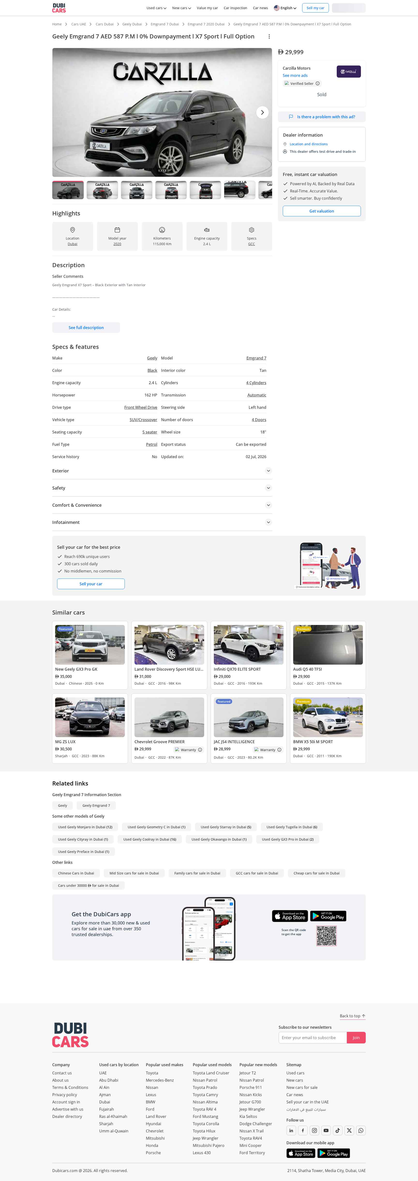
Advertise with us (67, 1109)
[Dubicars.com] (70, 1035)
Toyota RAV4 (250, 1138)
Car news (294, 1094)
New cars (294, 1080)
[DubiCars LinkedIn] (291, 1130)
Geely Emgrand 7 (96, 805)
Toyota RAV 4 (204, 1109)
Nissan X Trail (251, 1131)
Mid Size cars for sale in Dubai (134, 873)
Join (356, 1037)
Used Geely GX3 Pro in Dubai (285, 839)
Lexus (151, 1094)
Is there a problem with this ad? (326, 116)
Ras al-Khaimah (113, 1116)
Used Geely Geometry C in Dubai (154, 827)
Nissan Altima (205, 1102)
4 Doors (259, 419)
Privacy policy (64, 1094)
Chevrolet (155, 1131)
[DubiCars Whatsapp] (360, 1130)
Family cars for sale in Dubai (197, 873)
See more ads (295, 75)
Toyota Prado (205, 1087)
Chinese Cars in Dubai (76, 873)
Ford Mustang (205, 1116)
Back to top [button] (350, 1016)
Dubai (104, 1102)
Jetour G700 (250, 1102)
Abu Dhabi (108, 1080)
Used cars (295, 1073)
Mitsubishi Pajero (208, 1145)
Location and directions (309, 144)
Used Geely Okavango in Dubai (217, 839)
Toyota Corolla (206, 1123)
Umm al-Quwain (113, 1131)
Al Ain (104, 1087)
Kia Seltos (248, 1116)
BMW (150, 1102)
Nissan (152, 1087)
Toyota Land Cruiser (211, 1073)
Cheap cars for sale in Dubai (317, 873)
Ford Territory (252, 1152)
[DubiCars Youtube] (326, 1130)
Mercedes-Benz (160, 1080)
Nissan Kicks (250, 1094)
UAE (103, 1073)
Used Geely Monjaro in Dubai (81, 827)
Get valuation (321, 211)
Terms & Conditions (70, 1087)
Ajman (105, 1094)
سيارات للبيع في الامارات (306, 1110)
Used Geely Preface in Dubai (81, 851)
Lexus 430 (202, 1152)
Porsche (153, 1152)
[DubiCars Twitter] (349, 1130)
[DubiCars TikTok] (337, 1130)
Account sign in (66, 1102)
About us (60, 1080)
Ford (150, 1109)
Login (348, 7)
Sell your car (91, 584)
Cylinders (256, 382)
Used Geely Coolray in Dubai (146, 839)
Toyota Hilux (204, 1131)
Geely (62, 805)
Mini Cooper (250, 1145)
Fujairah (106, 1109)
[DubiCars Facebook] (302, 1130)
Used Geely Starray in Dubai (223, 827)
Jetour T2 (247, 1073)
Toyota (152, 1073)
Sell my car (315, 8)
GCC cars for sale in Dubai (257, 873)
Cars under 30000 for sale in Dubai (88, 885)
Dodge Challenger (255, 1123)
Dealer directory (67, 1116)
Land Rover (156, 1116)
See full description (86, 327)
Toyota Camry (205, 1094)
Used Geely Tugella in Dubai (289, 827)
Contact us (62, 1073)
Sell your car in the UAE (307, 1102)
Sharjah (106, 1123)
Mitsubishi (155, 1138)
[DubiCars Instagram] (314, 1130)
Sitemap (293, 1064)
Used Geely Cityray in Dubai (80, 839)
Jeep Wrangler (205, 1138)
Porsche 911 (250, 1087)
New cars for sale (302, 1087)
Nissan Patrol (205, 1080)
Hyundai (153, 1123)
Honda (152, 1145)
